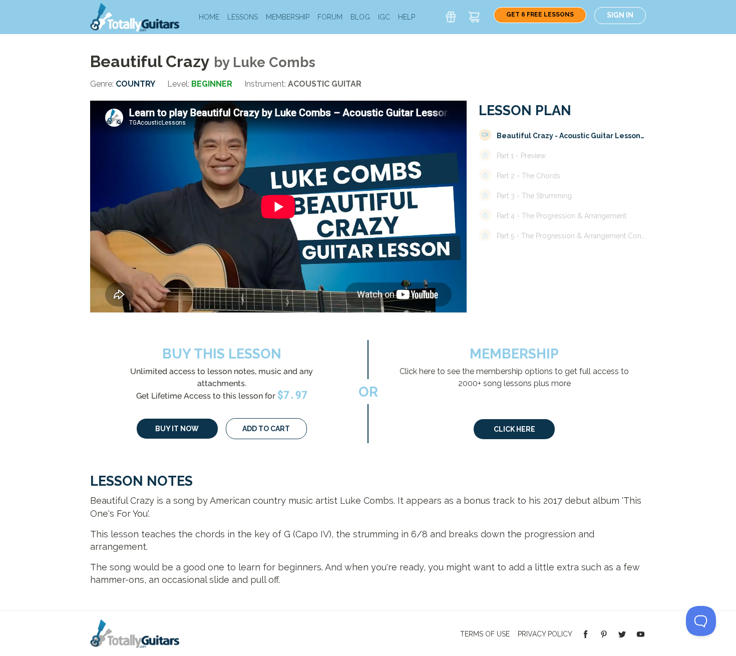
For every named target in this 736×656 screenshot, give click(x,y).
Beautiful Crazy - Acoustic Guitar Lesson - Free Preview (571, 136)
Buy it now (177, 429)
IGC (384, 17)
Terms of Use (485, 634)
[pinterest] (604, 633)
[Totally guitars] (134, 16)
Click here (514, 429)
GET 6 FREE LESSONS (540, 14)
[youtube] (640, 633)
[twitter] (622, 633)
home (209, 17)
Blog (360, 17)
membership (287, 17)
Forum (329, 17)
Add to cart (266, 429)
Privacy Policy (545, 634)
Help (406, 17)
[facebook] (585, 633)
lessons (242, 17)
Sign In (620, 15)
